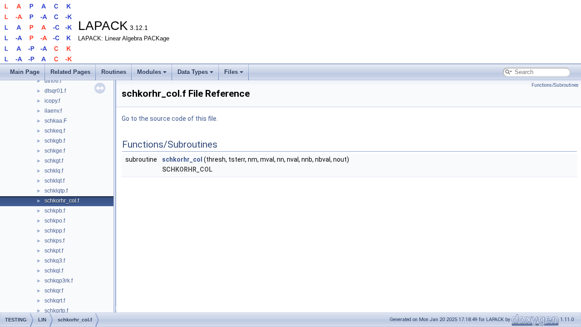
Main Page (24, 72)
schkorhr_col (182, 159)
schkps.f (54, 241)
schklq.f (53, 171)
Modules (149, 72)
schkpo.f (54, 221)
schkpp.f (54, 231)
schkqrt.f (54, 300)
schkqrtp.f (56, 310)
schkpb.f (54, 211)
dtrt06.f (52, 81)
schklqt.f (54, 181)
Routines (113, 72)
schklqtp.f (56, 191)
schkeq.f (54, 131)
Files (231, 72)
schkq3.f (54, 261)
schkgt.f (53, 161)
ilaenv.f (53, 111)
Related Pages (70, 72)
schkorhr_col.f (61, 201)
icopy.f (52, 101)
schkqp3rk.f (58, 280)
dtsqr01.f (55, 91)
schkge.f (54, 151)
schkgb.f (54, 141)
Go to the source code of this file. (170, 118)
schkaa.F (55, 121)
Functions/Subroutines (555, 85)
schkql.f (53, 271)
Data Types (192, 72)
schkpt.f (53, 251)
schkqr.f (53, 290)
